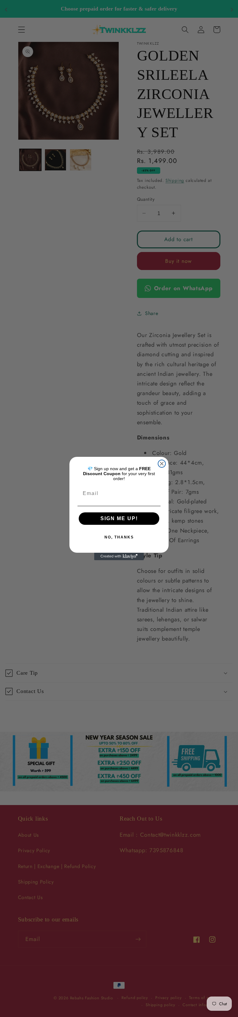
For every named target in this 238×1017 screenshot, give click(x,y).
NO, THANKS (119, 537)
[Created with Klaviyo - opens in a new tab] (119, 556)
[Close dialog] (161, 463)
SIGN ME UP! (119, 518)
